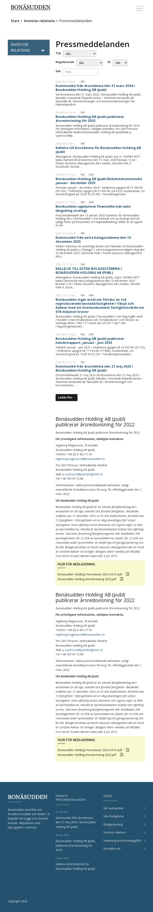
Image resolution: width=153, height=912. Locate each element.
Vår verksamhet (113, 808)
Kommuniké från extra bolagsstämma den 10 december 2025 (93, 239)
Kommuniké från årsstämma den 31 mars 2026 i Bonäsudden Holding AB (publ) (95, 87)
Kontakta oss (112, 848)
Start (15, 20)
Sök (58, 71)
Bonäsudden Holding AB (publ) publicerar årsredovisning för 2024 (75, 845)
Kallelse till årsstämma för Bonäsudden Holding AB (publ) (98, 149)
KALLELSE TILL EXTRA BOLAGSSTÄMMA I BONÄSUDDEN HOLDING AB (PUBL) (89, 270)
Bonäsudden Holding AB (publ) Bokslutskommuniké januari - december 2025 (99, 180)
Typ (58, 53)
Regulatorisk (65, 62)
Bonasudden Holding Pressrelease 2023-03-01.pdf (90, 574)
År (109, 62)
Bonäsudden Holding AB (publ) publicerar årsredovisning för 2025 (90, 118)
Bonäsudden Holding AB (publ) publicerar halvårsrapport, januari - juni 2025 (90, 340)
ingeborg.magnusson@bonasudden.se (80, 459)
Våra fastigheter (113, 816)
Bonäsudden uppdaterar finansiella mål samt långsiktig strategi (93, 208)
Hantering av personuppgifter (122, 840)
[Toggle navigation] (139, 8)
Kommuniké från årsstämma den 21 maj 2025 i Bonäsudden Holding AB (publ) (94, 368)
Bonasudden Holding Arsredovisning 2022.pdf (87, 579)
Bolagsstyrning (113, 824)
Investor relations (39, 20)
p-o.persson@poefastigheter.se (82, 474)
